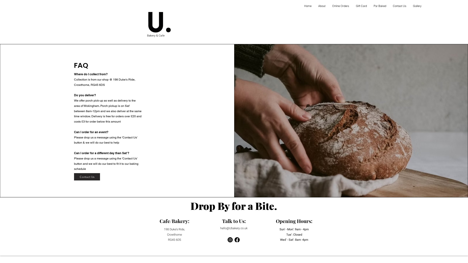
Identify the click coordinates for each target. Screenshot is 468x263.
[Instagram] (230, 239)
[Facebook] (237, 239)
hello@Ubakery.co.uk (234, 228)
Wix (260, 249)
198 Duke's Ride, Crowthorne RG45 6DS (174, 234)
